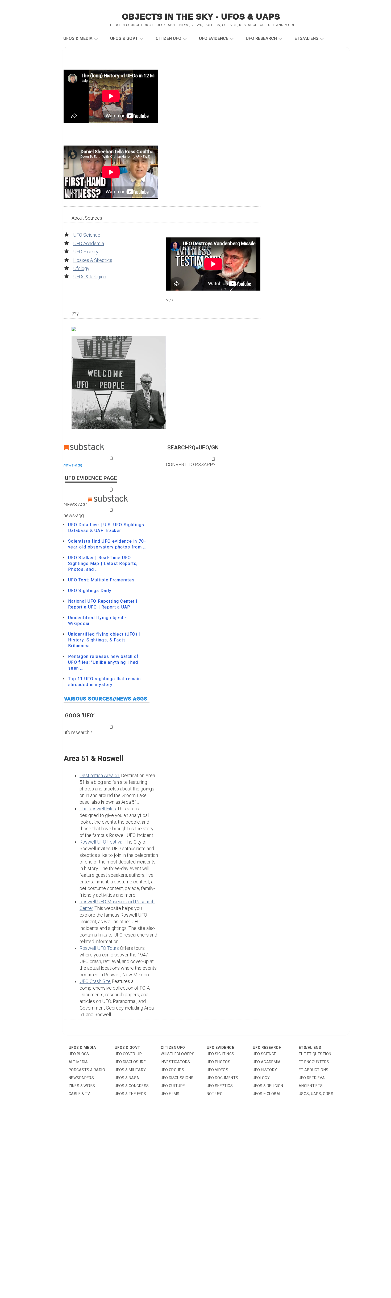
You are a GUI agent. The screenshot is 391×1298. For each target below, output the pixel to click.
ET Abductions (313, 1070)
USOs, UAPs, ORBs (316, 1094)
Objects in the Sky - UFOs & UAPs (201, 16)
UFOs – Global (267, 1094)
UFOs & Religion (89, 276)
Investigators (175, 1062)
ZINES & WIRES (82, 1086)
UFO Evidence (213, 38)
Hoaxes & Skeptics (92, 260)
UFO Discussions (177, 1078)
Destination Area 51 (100, 775)
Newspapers (81, 1078)
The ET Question (315, 1054)
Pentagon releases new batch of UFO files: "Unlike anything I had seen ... (103, 662)
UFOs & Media (78, 38)
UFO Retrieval (313, 1078)
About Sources (87, 218)
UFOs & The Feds (130, 1094)
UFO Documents (222, 1078)
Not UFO (215, 1094)
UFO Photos (218, 1062)
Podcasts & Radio (87, 1070)
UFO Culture (173, 1086)
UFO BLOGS (79, 1054)
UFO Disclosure (130, 1062)
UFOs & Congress (132, 1086)
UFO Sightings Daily (89, 590)
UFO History (85, 251)
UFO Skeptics (220, 1086)
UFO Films (170, 1094)
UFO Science (86, 235)
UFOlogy (261, 1078)
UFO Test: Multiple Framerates (101, 579)
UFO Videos (217, 1070)
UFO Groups (172, 1070)
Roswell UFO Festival (101, 842)
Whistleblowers (177, 1054)
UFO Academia (88, 243)
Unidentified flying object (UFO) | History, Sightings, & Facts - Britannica (104, 640)
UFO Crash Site (95, 981)
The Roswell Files (98, 808)
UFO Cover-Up (128, 1054)
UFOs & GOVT (124, 38)
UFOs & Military (130, 1070)
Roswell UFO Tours (99, 948)
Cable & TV (79, 1094)
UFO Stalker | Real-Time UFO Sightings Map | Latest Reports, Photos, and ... (103, 563)
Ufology (81, 268)
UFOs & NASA (127, 1078)
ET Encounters (314, 1062)
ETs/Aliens (306, 38)
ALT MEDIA (78, 1062)
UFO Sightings (220, 1054)
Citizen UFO (168, 38)
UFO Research (261, 38)
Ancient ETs (311, 1086)
